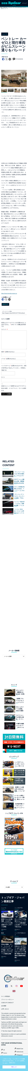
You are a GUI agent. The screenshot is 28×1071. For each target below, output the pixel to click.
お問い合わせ (5, 1009)
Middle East (19, 1048)
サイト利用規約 (5, 996)
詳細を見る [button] (12, 1062)
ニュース (4, 34)
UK (4, 1050)
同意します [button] (14, 1067)
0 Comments (19, 59)
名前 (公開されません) (7, 351)
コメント (4, 329)
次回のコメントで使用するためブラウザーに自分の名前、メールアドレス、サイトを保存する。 (13, 388)
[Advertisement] (14, 22)
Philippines (19, 1055)
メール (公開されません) (8, 358)
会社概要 (3, 1005)
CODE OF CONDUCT (7, 1002)
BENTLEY (5, 304)
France (5, 1053)
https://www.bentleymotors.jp (9, 293)
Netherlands (19, 1051)
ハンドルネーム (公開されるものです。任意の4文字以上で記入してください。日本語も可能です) (13, 368)
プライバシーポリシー (7, 999)
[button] (24, 79)
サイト (3, 377)
